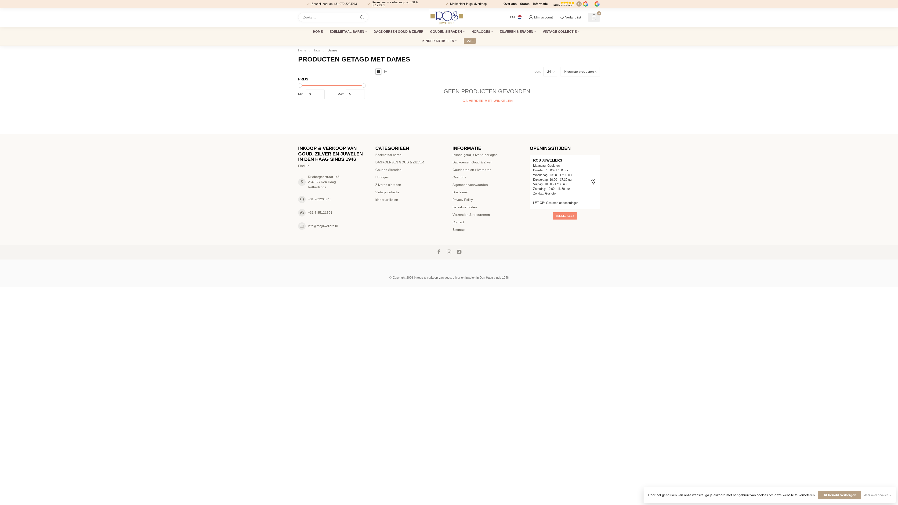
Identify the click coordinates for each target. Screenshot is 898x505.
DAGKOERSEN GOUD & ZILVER (398, 31)
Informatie (540, 4)
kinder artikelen (438, 41)
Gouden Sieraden (446, 31)
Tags (317, 50)
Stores (524, 4)
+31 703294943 (319, 199)
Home (318, 31)
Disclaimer (460, 192)
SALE (470, 41)
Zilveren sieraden (516, 31)
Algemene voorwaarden (470, 185)
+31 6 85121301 (320, 212)
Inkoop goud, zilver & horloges (475, 155)
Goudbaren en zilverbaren (472, 170)
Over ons (510, 4)
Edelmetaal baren (347, 31)
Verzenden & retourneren (471, 214)
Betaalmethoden (465, 207)
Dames (332, 50)
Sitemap (459, 229)
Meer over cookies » (877, 495)
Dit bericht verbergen (839, 495)
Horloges (480, 31)
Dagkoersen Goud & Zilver (472, 162)
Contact (458, 222)
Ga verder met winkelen (488, 101)
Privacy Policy (463, 200)
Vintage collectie (560, 31)
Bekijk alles (564, 215)
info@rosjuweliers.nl (323, 226)
